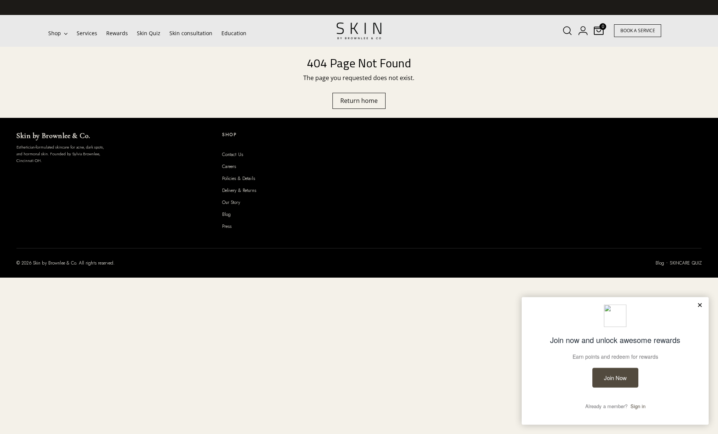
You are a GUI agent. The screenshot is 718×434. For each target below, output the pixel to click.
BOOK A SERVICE (637, 30)
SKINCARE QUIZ (686, 263)
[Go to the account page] (583, 30)
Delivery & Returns (239, 190)
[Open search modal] (567, 30)
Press (227, 226)
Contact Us (232, 154)
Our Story (231, 202)
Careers (229, 166)
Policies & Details (238, 178)
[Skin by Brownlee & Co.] (359, 30)
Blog (226, 214)
